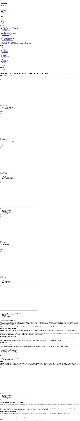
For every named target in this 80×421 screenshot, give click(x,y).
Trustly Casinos (4, 61)
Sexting (3, 11)
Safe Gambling (4, 58)
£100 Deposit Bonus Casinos (6, 39)
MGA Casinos (4, 57)
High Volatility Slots (5, 52)
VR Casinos (4, 65)
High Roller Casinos (5, 51)
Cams (3, 12)
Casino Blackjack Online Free (6, 34)
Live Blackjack (4, 54)
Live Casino (4, 55)
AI (2, 14)
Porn (3, 13)
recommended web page (67, 323)
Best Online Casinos (5, 37)
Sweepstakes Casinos (5, 60)
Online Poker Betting (5, 29)
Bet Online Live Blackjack (6, 31)
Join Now (1, 249)
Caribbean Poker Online (5, 35)
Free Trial (1, 317)
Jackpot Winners (4, 53)
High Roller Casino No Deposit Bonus (8, 27)
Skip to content (2, 0)
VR (2, 23)
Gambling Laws (4, 50)
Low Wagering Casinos (5, 56)
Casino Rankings (4, 49)
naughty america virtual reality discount (61, 332)
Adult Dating (4, 10)
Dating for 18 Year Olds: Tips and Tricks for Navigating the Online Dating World (14, 42)
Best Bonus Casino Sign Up (6, 41)
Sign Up (1, 111)
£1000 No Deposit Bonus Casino (7, 36)
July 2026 (3, 69)
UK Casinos (4, 62)
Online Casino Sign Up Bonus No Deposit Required (10, 28)
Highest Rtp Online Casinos (6, 30)
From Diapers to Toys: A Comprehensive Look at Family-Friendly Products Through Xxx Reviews (16, 43)
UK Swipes (3, 3)
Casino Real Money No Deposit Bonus (8, 38)
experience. (64, 326)
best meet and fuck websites (44, 333)
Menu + (2, 16)
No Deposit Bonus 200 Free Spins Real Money (9, 33)
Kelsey (11, 75)
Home (3, 18)
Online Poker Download (5, 32)
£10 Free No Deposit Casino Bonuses (7, 40)
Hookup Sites (4, 9)
